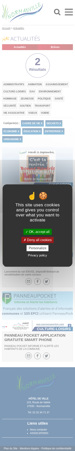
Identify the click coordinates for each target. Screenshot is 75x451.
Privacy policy (37, 255)
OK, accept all (39, 232)
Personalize (37, 248)
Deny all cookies (39, 240)
